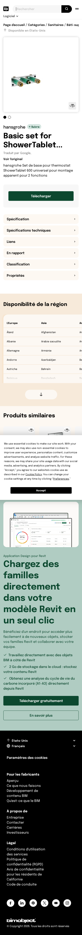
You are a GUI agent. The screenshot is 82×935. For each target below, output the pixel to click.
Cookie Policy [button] (33, 474)
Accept (41, 490)
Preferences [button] (61, 478)
